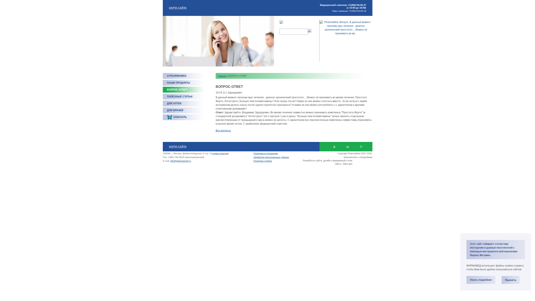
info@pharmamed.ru (180, 161)
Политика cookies (262, 161)
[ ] (361, 147)
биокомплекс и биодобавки (358, 157)
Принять (510, 280)
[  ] (334, 147)
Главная (222, 76)
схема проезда (220, 153)
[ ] (348, 147)
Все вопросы (223, 130)
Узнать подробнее (481, 279)
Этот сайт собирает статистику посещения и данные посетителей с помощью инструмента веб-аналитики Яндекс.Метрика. (493, 249)
